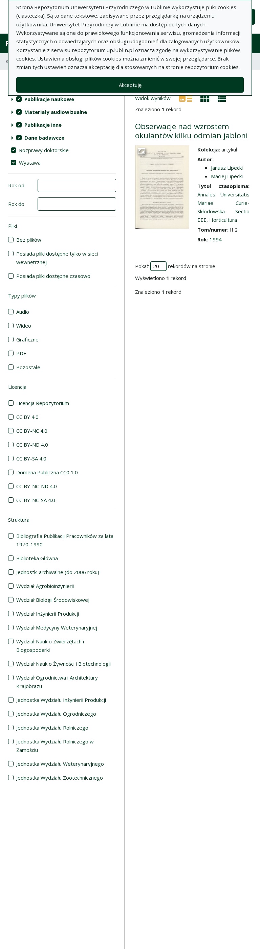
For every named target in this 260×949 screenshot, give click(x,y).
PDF (21, 353)
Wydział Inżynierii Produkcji (47, 613)
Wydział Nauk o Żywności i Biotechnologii (63, 663)
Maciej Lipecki (227, 176)
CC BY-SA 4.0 (31, 458)
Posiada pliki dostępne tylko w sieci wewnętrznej (57, 257)
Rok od (16, 185)
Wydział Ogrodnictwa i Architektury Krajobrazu (57, 681)
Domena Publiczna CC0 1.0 (47, 472)
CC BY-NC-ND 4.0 (36, 486)
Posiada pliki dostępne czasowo (53, 275)
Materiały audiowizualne (55, 112)
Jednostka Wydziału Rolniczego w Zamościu (55, 745)
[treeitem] (62, 99)
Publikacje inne (43, 124)
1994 (216, 239)
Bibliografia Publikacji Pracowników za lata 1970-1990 (64, 540)
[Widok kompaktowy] (205, 97)
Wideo (23, 325)
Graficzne (27, 339)
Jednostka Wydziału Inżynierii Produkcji (61, 699)
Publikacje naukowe (49, 99)
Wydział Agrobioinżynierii (45, 586)
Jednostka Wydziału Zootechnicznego (59, 777)
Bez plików (28, 239)
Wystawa (30, 162)
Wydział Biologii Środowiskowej (52, 599)
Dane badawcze (44, 137)
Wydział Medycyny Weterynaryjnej (56, 627)
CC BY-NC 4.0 (31, 430)
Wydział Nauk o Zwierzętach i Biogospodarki (50, 645)
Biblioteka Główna (37, 558)
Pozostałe (28, 367)
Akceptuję (130, 84)
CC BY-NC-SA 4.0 (35, 500)
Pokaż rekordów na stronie (175, 266)
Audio (22, 311)
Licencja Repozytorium (42, 403)
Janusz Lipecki (227, 167)
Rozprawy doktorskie (44, 150)
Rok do (16, 203)
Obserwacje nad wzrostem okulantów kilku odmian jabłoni (191, 131)
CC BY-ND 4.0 (32, 444)
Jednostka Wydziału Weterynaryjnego (60, 763)
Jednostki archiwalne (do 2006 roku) (57, 572)
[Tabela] (222, 97)
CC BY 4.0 (27, 416)
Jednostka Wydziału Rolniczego (52, 727)
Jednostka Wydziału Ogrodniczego (56, 713)
